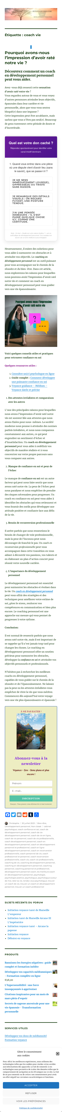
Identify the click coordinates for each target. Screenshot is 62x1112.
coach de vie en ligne (41, 835)
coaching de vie (12, 862)
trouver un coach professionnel (29, 887)
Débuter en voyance (19, 938)
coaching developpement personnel (37, 862)
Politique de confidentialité (31, 1108)
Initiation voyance (18, 934)
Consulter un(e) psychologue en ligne (33, 373)
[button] (57, 1053)
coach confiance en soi (28, 829)
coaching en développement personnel (23, 866)
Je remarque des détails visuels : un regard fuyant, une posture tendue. (30, 200)
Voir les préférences (31, 1101)
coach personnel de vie (31, 853)
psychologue (31, 878)
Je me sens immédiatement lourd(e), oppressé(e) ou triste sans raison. (30, 183)
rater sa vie (17, 881)
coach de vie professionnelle (40, 838)
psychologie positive (14, 878)
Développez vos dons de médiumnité (26, 1035)
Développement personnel (17, 826)
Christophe (14, 823)
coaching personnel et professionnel (32, 869)
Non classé (36, 826)
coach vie (24, 859)
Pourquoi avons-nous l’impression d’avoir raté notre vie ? (30, 57)
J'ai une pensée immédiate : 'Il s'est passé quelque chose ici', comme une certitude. (28, 217)
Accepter (31, 1085)
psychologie (39, 875)
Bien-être (41, 823)
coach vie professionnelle (41, 859)
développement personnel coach (20, 872)
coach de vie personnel (15, 838)
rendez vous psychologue (35, 881)
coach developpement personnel (20, 841)
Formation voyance (16, 1039)
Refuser (31, 1093)
